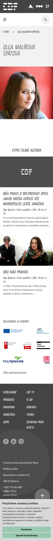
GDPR (6, 421)
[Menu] (4, 19)
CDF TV (30, 391)
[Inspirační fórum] (47, 6)
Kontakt (31, 406)
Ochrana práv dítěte (35, 424)
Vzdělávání (9, 391)
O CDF (29, 399)
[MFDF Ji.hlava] (30, 6)
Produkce (8, 399)
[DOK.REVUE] (39, 6)
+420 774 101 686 (12, 487)
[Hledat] (45, 19)
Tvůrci (6, 31)
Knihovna (9, 406)
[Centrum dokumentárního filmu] (10, 6)
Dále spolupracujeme (14, 372)
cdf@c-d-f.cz (9, 491)
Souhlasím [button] (26, 529)
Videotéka (9, 414)
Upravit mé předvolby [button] (26, 535)
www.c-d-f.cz (10, 494)
